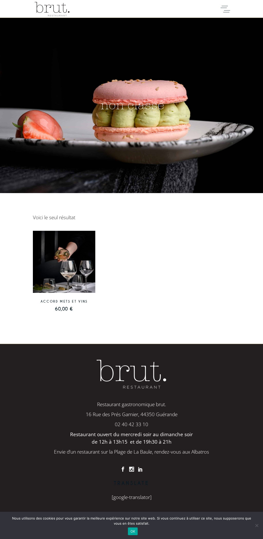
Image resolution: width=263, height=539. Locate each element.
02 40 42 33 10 (131, 424)
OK (132, 531)
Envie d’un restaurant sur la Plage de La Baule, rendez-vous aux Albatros (131, 451)
